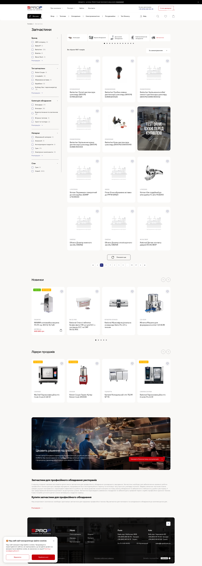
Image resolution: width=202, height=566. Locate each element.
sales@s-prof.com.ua (163, 543)
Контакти (91, 8)
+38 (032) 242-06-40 (146, 9)
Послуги (70, 8)
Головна (30, 24)
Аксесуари (76, 37)
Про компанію (55, 8)
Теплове (63, 16)
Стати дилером (75, 534)
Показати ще (121, 257)
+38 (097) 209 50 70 (125, 537)
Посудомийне (110, 16)
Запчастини (160, 37)
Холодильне (75, 16)
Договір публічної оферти (104, 558)
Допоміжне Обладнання (118, 37)
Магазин (73, 538)
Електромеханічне (93, 16)
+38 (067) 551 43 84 (155, 539)
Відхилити (17, 557)
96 (132, 265)
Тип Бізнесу (125, 16)
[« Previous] (97, 265)
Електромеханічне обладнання (141, 37)
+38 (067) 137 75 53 (155, 537)
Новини (90, 534)
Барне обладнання (100, 37)
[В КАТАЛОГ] (120, 2)
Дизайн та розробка (150, 558)
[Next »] (140, 265)
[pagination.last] (144, 265)
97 (136, 265)
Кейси (82, 8)
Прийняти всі (43, 557)
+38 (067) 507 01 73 (125, 539)
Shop (52, 16)
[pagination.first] (93, 265)
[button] (163, 280)
